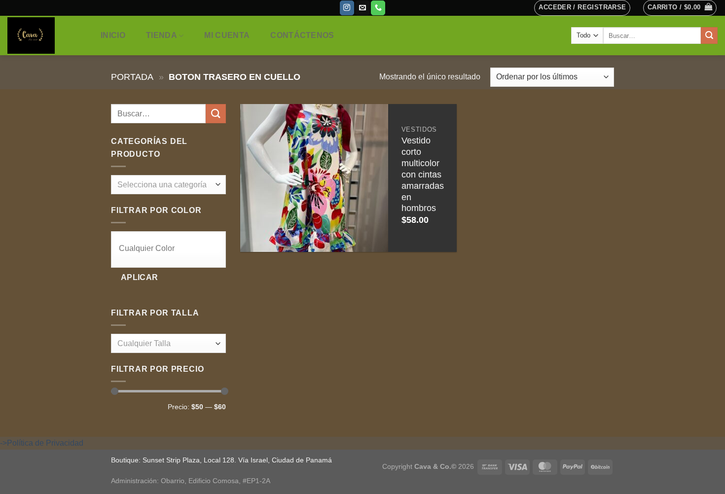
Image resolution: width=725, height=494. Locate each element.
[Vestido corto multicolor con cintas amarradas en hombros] (314, 178)
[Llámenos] (378, 7)
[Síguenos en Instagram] (347, 7)
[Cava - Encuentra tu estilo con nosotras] (43, 35)
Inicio (113, 35)
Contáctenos (302, 35)
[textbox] (166, 185)
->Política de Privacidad (41, 443)
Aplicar (139, 277)
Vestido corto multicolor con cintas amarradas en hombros (422, 174)
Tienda (161, 35)
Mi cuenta (227, 35)
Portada (132, 76)
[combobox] (168, 184)
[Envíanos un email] (362, 7)
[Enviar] (709, 35)
